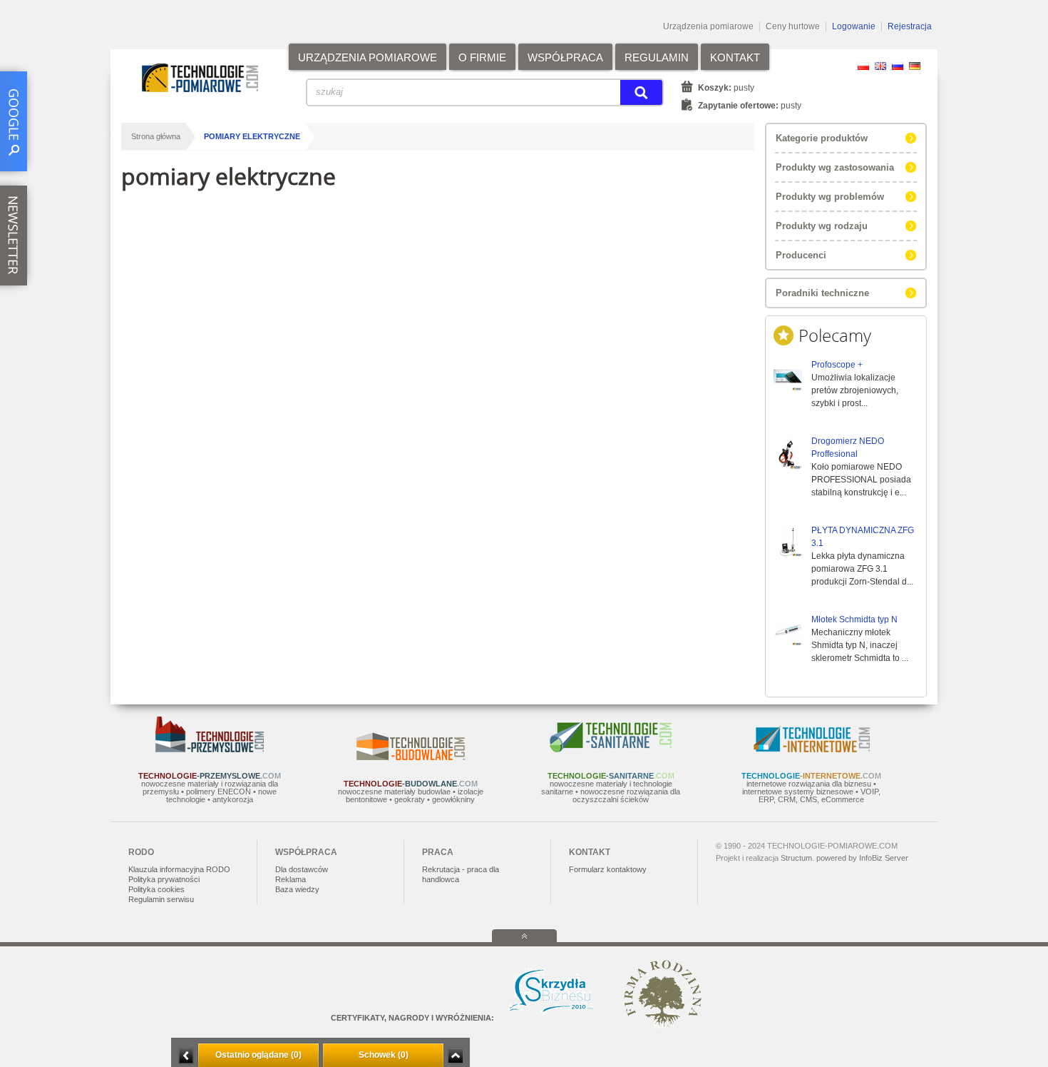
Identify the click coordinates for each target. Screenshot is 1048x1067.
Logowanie (853, 26)
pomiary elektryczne (252, 136)
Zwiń (455, 1056)
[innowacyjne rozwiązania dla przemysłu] (209, 749)
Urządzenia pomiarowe (708, 26)
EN (880, 66)
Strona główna (155, 136)
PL (863, 66)
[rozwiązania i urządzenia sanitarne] (611, 749)
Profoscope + (837, 365)
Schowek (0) (384, 1055)
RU (897, 66)
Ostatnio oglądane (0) (258, 1055)
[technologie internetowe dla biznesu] (812, 749)
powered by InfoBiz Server (862, 858)
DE (914, 66)
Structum (796, 858)
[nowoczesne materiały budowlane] (410, 757)
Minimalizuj (186, 1056)
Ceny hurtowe (793, 26)
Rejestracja (910, 26)
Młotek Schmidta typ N (854, 619)
